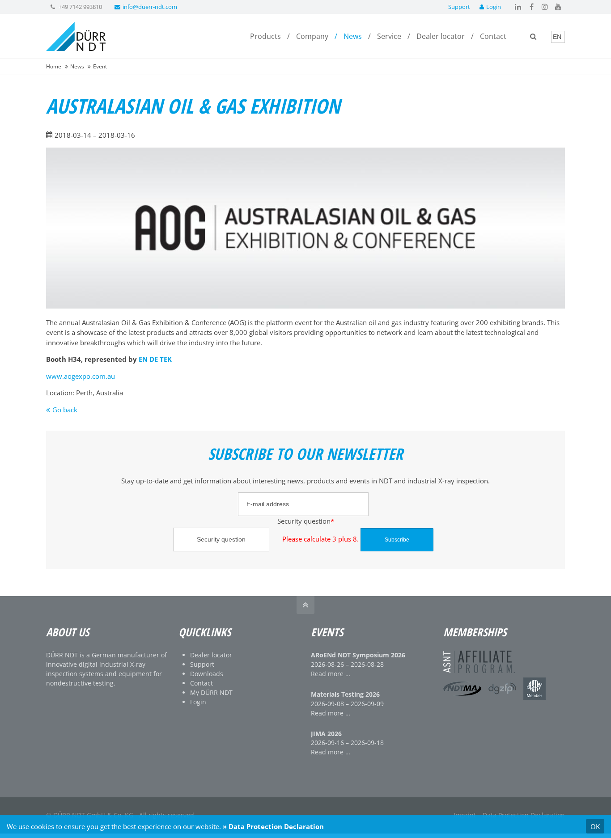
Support (459, 7)
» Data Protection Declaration (273, 826)
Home (53, 66)
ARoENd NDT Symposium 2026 (358, 655)
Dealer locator (211, 655)
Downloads (206, 673)
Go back (64, 409)
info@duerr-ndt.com (150, 7)
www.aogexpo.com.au (80, 376)
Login (493, 7)
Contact (201, 683)
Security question (247, 520)
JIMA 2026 (326, 733)
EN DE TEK (155, 359)
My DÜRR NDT (211, 692)
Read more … (330, 673)
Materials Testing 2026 (345, 694)
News (77, 66)
